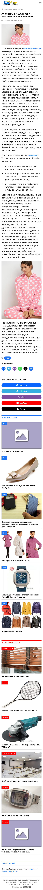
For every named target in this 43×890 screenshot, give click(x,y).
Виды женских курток (12, 631)
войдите (31, 869)
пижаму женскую (32, 48)
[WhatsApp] (20, 369)
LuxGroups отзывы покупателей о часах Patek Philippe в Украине (20, 596)
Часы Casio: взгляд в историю (16, 815)
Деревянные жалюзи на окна (16, 676)
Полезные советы (8, 753)
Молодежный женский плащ (15, 560)
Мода (7, 358)
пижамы (32, 155)
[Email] (31, 369)
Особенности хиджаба (12, 451)
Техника (5, 717)
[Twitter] (26, 369)
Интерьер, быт (7, 649)
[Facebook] (4, 369)
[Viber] (14, 369)
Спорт (4, 683)
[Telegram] (9, 369)
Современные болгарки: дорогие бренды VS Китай (21, 746)
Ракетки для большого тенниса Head (19, 710)
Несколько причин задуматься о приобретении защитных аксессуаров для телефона (20, 524)
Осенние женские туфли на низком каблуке (19, 487)
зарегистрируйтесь (9, 871)
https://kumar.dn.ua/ (27, 884)
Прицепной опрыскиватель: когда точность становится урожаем (18, 851)
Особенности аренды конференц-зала (20, 781)
